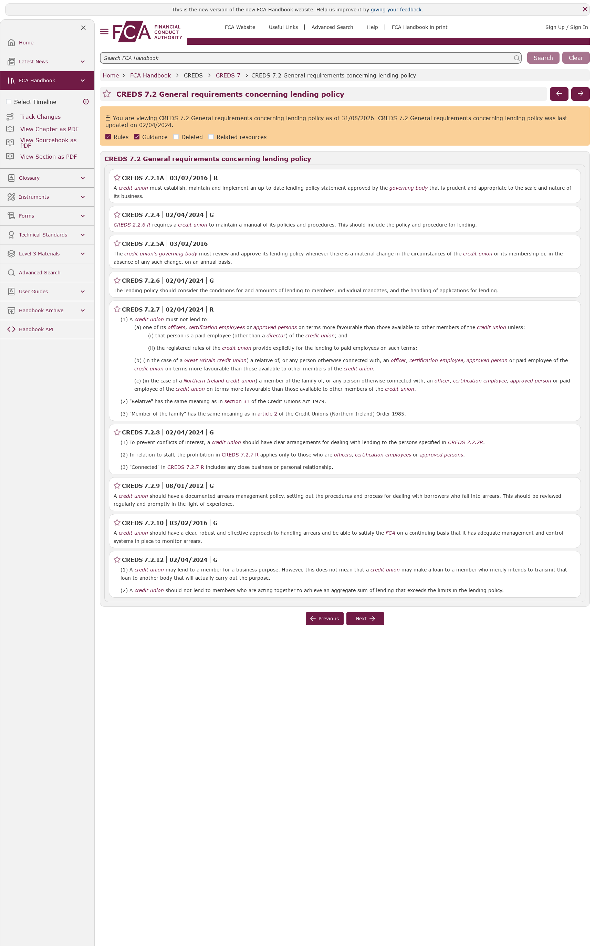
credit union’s (140, 253)
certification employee (436, 360)
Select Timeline (35, 101)
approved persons (275, 327)
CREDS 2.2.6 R (132, 224)
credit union (133, 188)
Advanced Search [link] (332, 27)
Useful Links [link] (283, 27)
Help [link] (372, 27)
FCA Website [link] (240, 27)
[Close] (585, 9)
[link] (148, 31)
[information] (86, 102)
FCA (390, 532)
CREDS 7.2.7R (465, 442)
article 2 (267, 413)
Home (111, 75)
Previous (329, 618)
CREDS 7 (228, 75)
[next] (580, 94)
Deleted (192, 137)
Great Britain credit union (215, 360)
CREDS (193, 75)
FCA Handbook (150, 75)
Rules (121, 137)
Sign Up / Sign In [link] (566, 27)
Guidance (155, 137)
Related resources (242, 137)
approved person (487, 360)
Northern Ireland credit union (219, 380)
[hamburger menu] (104, 32)
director (276, 335)
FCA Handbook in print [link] (420, 27)
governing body (408, 188)
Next (361, 618)
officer (398, 360)
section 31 (237, 401)
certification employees (217, 327)
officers (176, 327)
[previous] (559, 94)
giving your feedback (396, 9)
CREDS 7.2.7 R (240, 454)
